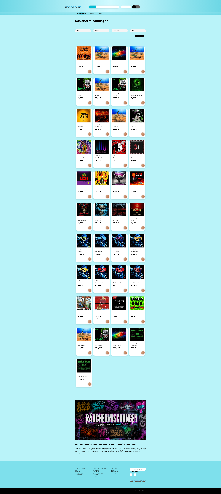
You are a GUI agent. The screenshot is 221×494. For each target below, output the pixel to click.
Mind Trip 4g (98, 220)
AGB (112, 470)
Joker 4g (115, 95)
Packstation (96, 471)
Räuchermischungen (80, 468)
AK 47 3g (115, 157)
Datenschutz (114, 471)
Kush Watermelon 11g (135, 282)
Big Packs (77, 470)
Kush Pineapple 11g (81, 282)
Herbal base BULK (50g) (82, 376)
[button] (125, 7)
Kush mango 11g (134, 251)
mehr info (77, 25)
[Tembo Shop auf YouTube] (135, 474)
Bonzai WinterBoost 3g (100, 157)
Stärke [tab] (133, 30)
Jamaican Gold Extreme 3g (83, 64)
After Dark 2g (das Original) (136, 95)
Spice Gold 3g (80, 126)
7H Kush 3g (133, 157)
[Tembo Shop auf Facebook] (131, 474)
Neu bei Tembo (79, 473)
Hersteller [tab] (116, 30)
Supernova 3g (116, 64)
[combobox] (92, 7)
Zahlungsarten (97, 470)
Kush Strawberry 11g (117, 282)
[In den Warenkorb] (89, 71)
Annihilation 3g (116, 189)
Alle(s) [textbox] (92, 6)
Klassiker (77, 471)
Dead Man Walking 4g (82, 220)
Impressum (114, 468)
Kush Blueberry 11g (99, 251)
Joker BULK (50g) (98, 345)
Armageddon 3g (98, 126)
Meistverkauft (78, 474)
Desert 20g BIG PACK (135, 64)
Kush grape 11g (116, 251)
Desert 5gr (97, 95)
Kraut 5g (114, 314)
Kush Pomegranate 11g (100, 282)
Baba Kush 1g (133, 314)
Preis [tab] (78, 30)
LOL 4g (79, 189)
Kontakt (95, 476)
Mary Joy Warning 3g (99, 189)
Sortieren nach (130, 36)
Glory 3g (132, 220)
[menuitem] (81, 13)
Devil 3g (132, 189)
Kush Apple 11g (81, 251)
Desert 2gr (97, 64)
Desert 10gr (115, 126)
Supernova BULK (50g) (117, 345)
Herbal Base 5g (134, 345)
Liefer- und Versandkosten (100, 468)
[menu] (110, 13)
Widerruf (113, 473)
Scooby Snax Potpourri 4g (83, 157)
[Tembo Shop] (73, 7)
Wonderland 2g (81, 314)
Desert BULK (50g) (81, 345)
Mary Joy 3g (133, 126)
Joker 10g (79, 95)
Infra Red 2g (115, 220)
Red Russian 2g (98, 314)
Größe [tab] (97, 30)
